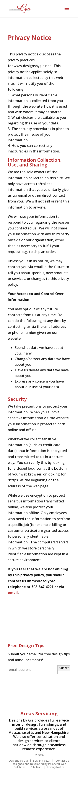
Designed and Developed (28, 764)
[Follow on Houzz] (43, 692)
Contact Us (62, 760)
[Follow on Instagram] (62, 692)
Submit (63, 668)
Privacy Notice (55, 767)
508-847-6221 (41, 760)
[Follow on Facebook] (16, 692)
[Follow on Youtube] (53, 692)
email (13, 592)
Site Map (36, 767)
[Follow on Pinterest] (35, 692)
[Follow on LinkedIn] (25, 692)
